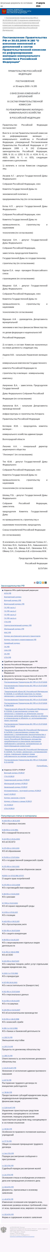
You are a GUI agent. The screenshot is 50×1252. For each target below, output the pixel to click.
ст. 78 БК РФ (7, 1092)
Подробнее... (42, 766)
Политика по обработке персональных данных (22, 1236)
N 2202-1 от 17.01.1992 (10, 973)
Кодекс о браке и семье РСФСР (18, 801)
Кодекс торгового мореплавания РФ (20, 640)
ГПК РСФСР (9, 776)
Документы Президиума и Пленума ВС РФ (23, 679)
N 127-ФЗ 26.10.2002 (9, 982)
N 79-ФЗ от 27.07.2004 (10, 857)
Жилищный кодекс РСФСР (16, 783)
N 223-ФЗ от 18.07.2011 (10, 961)
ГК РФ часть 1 (10, 607)
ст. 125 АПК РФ (8, 1214)
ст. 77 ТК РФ (7, 1141)
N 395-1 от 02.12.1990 (10, 1028)
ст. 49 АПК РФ (7, 1199)
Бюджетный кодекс (12, 597)
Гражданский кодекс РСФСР (16, 780)
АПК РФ (7, 593)
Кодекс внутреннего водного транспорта (22, 636)
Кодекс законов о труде (14, 798)
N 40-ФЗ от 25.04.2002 (11, 839)
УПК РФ (7, 657)
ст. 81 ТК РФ (6, 1080)
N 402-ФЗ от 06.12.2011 (10, 921)
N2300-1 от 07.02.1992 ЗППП (13, 876)
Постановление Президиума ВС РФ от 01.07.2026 (25, 682)
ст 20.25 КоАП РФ (9, 1068)
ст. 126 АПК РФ (8, 1187)
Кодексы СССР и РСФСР (14, 770)
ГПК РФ (7, 622)
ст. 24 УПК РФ (7, 1175)
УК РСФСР (8, 805)
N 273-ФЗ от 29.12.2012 (10, 848)
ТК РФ (6, 647)
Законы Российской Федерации (18, 664)
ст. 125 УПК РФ (7, 1166)
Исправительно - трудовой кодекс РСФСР (22, 791)
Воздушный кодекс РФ (14, 604)
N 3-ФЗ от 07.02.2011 (10, 912)
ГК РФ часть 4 (10, 618)
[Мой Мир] (45, 582)
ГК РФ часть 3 (10, 615)
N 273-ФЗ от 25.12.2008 (11, 885)
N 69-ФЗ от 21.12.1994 (10, 830)
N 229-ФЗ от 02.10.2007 (11, 1010)
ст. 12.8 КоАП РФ (8, 1108)
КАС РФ (7, 632)
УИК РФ (7, 650)
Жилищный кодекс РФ (14, 629)
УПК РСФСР (9, 808)
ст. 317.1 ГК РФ (7, 1047)
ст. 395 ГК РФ (7, 1056)
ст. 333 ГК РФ (7, 1037)
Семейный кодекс (12, 643)
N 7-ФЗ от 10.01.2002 (10, 903)
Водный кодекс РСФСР (14, 773)
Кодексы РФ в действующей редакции (21, 590)
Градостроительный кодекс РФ (18, 625)
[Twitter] (40, 582)
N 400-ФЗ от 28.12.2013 (11, 821)
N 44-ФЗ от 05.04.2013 (10, 1001)
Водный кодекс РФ (12, 600)
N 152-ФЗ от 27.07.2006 (11, 992)
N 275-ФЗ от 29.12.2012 (10, 866)
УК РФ (7, 654)
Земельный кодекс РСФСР (15, 787)
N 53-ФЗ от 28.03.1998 (10, 1019)
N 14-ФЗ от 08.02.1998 (10, 952)
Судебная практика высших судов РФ (21, 661)
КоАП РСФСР (10, 794)
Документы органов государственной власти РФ (25, 676)
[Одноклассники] (43, 582)
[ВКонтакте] (37, 582)
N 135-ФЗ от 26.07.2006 (11, 931)
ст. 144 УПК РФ (8, 1153)
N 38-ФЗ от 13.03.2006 (10, 894)
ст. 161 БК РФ (7, 1129)
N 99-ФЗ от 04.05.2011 (10, 940)
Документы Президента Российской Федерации (25, 668)
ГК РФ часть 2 (10, 611)
